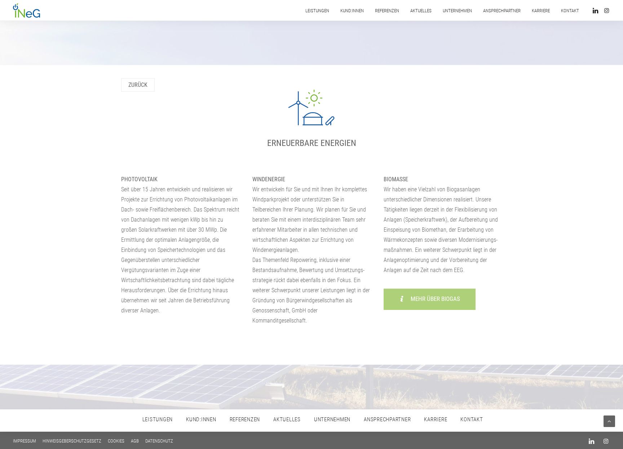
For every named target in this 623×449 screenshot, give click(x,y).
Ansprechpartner (502, 10)
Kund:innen (352, 10)
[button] (596, 10)
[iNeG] (26, 10)
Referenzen (387, 10)
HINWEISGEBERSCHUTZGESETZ (72, 441)
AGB (135, 441)
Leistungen (317, 10)
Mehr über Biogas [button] (435, 298)
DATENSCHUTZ (159, 441)
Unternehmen (457, 10)
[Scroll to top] (609, 421)
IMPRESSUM (24, 441)
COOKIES (116, 441)
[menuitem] (317, 10)
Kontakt (570, 10)
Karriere (541, 10)
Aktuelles (421, 10)
